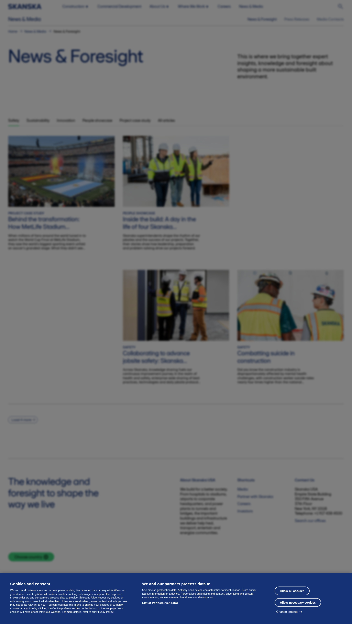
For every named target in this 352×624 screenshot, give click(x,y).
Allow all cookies (292, 591)
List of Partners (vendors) (160, 602)
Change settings (287, 611)
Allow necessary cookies (298, 602)
